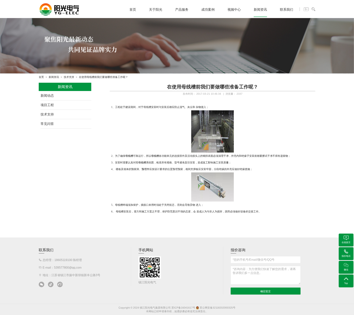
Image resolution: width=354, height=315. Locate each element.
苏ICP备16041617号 (183, 307)
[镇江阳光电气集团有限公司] (59, 9)
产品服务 (181, 9)
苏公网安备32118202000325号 (217, 307)
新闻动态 (47, 95)
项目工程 (47, 105)
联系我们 (286, 9)
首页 (132, 9)
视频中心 (234, 9)
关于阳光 (155, 9)
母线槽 (147, 107)
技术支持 (69, 77)
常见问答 (47, 124)
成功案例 (208, 9)
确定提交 (265, 291)
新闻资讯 (260, 9)
